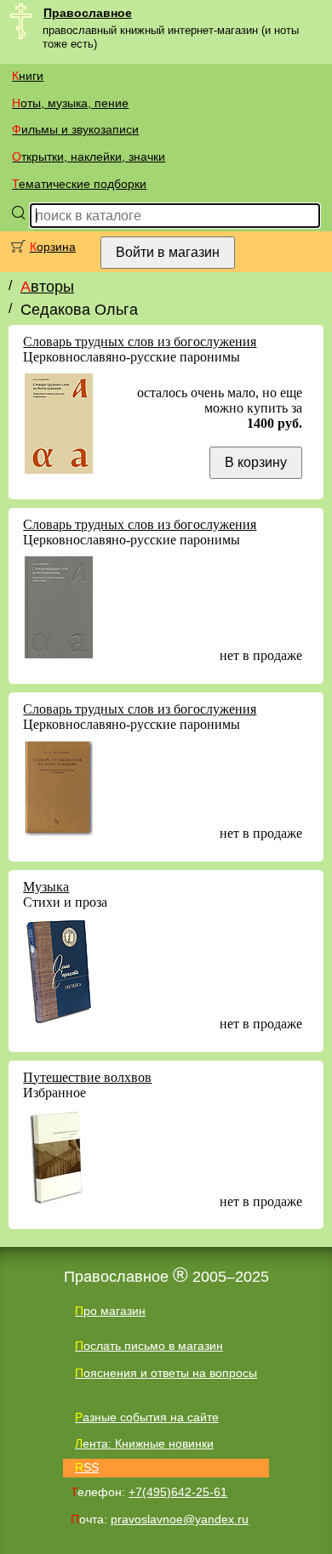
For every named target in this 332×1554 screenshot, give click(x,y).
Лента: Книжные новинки (144, 1443)
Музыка (46, 886)
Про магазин (110, 1311)
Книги (27, 76)
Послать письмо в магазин (149, 1345)
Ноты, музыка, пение (70, 103)
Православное (87, 13)
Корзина (53, 246)
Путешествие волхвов (87, 1077)
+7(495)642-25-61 (178, 1492)
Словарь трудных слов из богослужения (139, 341)
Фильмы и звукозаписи (75, 129)
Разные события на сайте (147, 1417)
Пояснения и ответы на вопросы (166, 1373)
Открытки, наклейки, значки (88, 156)
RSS (87, 1467)
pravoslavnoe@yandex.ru (180, 1519)
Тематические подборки (79, 184)
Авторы (47, 286)
